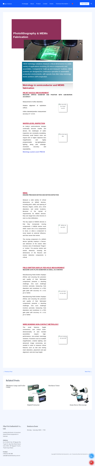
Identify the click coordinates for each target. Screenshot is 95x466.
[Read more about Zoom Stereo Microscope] (79, 393)
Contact (45, 4)
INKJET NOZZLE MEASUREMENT (36, 93)
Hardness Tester (54, 386)
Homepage (25, 4)
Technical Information (62, 4)
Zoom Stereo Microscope (78, 405)
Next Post (88, 371)
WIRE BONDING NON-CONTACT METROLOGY (41, 324)
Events (51, 4)
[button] (69, 3)
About (32, 4)
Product (38, 4)
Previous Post (7, 371)
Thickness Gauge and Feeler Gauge (15, 386)
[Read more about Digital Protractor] (37, 393)
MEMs (25, 193)
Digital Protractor (33, 405)
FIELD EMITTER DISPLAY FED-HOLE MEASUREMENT (43, 268)
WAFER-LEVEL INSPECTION (34, 123)
